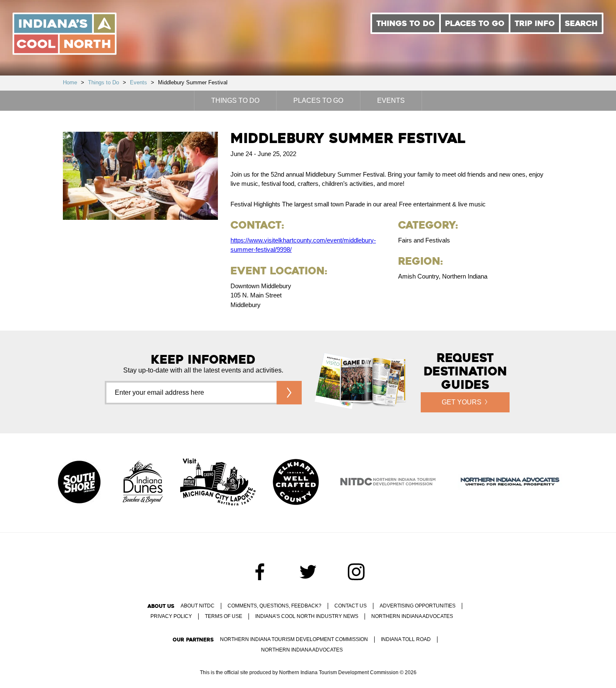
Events (138, 82)
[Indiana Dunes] (143, 483)
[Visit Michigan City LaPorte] (218, 483)
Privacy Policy (171, 616)
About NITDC (198, 606)
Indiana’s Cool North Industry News (306, 616)
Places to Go (475, 23)
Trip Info (535, 23)
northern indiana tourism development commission (294, 639)
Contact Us (350, 606)
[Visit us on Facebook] (259, 571)
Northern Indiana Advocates (412, 616)
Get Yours (461, 402)
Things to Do (405, 23)
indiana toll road (406, 639)
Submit (289, 392)
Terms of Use (223, 616)
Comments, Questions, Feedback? (274, 606)
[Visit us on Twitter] (308, 571)
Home (70, 82)
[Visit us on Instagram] (356, 571)
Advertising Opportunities (418, 606)
